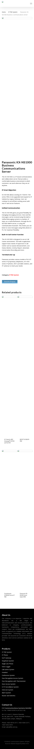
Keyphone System (8, 661)
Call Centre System (8, 669)
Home (4, 12)
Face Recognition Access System (12, 678)
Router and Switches (8, 696)
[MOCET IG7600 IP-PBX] (25, 366)
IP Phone (5, 655)
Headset (5, 672)
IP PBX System (12, 12)
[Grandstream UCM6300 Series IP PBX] (9, 520)
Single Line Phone (7, 664)
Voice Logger (6, 667)
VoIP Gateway (6, 658)
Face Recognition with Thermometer (14, 681)
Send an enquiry (9, 281)
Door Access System (8, 684)
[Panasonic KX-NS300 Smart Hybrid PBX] (25, 520)
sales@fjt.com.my (11, 727)
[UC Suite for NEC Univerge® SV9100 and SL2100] (9, 366)
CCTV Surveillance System (10, 687)
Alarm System (6, 693)
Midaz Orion (25, 743)
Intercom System (7, 690)
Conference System (8, 675)
